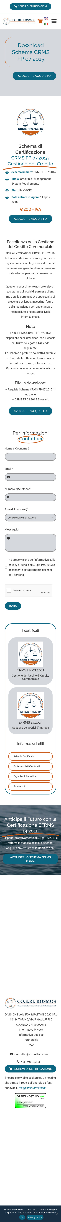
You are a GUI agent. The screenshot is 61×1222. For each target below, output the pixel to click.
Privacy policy (35, 1217)
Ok (22, 1217)
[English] (46, 18)
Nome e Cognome (17, 448)
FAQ (31, 1044)
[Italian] (46, 23)
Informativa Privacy (31, 1029)
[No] (57, 1213)
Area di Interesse (16, 509)
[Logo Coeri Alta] (19, 19)
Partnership (31, 1039)
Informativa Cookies (30, 1034)
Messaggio (11, 529)
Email (9, 468)
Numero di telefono (17, 489)
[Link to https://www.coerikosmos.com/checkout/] (40, 21)
